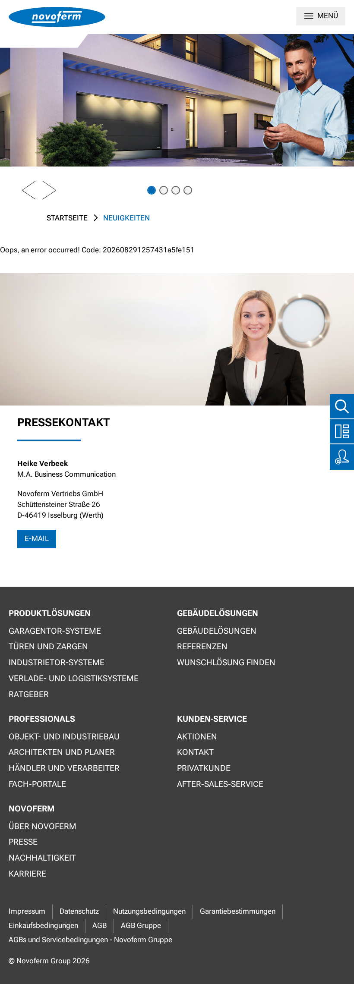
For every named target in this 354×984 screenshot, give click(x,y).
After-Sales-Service (220, 784)
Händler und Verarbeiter (64, 768)
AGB (99, 925)
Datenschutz (79, 911)
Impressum (27, 911)
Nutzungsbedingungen (149, 911)
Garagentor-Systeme (55, 631)
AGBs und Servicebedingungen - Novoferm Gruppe (90, 940)
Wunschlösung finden (226, 662)
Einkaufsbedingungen (43, 925)
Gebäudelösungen (216, 631)
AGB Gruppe (141, 925)
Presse (23, 842)
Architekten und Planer (62, 752)
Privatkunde (204, 768)
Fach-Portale (37, 784)
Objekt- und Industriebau (64, 737)
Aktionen (197, 737)
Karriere (27, 874)
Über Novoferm (42, 826)
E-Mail (37, 538)
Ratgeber (29, 694)
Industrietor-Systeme (56, 662)
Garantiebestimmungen (237, 911)
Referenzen (202, 646)
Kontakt (195, 752)
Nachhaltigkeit (42, 858)
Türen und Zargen (48, 646)
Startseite (67, 218)
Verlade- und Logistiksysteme (74, 678)
